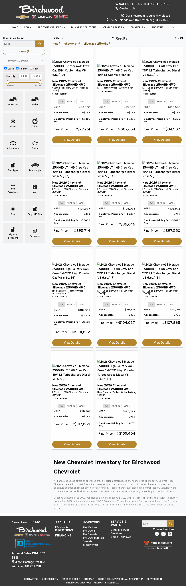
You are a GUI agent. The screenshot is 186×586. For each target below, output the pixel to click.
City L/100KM (35, 214)
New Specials (90, 534)
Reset (23, 52)
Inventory (91, 522)
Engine (35, 148)
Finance (23, 69)
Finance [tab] (71, 102)
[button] (14, 27)
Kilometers (13, 148)
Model (13, 126)
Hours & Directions (64, 529)
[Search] (39, 43)
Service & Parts (119, 523)
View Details (72, 139)
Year (35, 192)
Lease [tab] (81, 102)
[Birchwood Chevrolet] (42, 12)
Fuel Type (13, 170)
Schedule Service (120, 530)
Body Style (35, 170)
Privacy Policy (71, 579)
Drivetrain (13, 192)
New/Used (13, 104)
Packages (35, 236)
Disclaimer (116, 533)
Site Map (89, 579)
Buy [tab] (61, 102)
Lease (11, 69)
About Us (62, 522)
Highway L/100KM (13, 236)
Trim (13, 214)
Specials (87, 541)
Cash (35, 69)
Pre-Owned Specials (93, 538)
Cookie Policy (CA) (121, 537)
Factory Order (90, 545)
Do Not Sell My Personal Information (121, 579)
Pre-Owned (89, 531)
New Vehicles (90, 527)
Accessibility (50, 579)
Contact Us (126, 8)
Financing (63, 535)
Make (35, 104)
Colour (35, 126)
